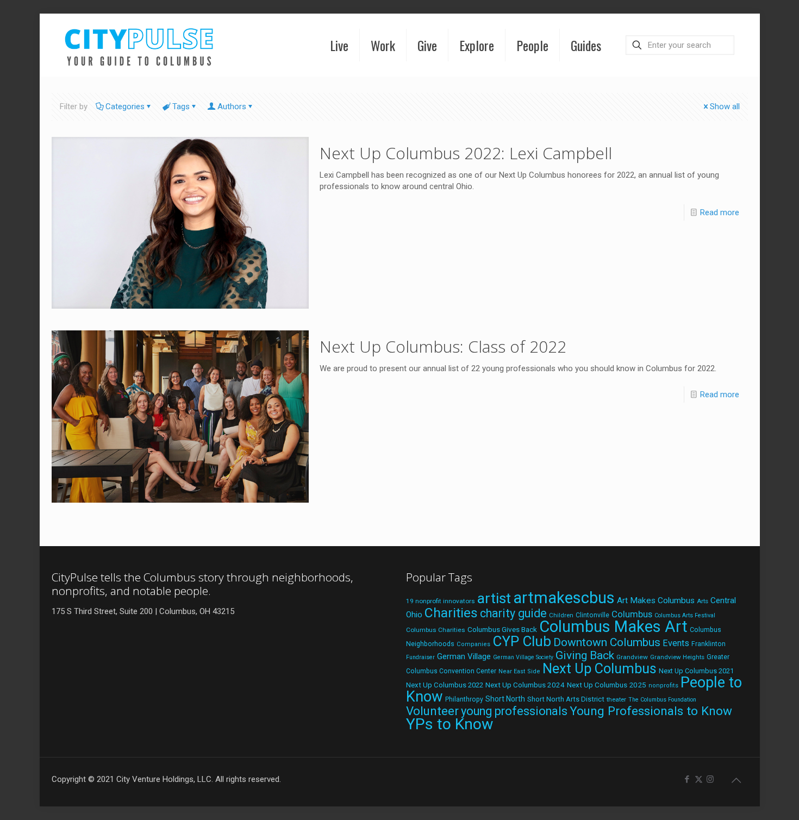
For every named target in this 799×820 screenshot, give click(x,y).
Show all (725, 106)
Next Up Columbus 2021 (696, 671)
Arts (702, 601)
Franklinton (708, 644)
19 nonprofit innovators (440, 601)
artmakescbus (564, 598)
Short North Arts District (565, 699)
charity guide (513, 613)
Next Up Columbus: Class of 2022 (443, 346)
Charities (451, 613)
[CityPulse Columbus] (139, 45)
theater (616, 699)
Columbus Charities (435, 630)
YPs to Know (449, 724)
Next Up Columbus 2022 (444, 685)
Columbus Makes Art (613, 626)
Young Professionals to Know (651, 711)
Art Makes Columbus (656, 600)
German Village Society (523, 657)
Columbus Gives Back (502, 629)
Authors (231, 106)
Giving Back (584, 655)
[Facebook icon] (687, 779)
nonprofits (663, 685)
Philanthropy (464, 699)
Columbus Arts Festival (684, 615)
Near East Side (519, 671)
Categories (125, 106)
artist (494, 598)
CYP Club (521, 641)
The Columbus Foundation (662, 699)
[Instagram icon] (710, 779)
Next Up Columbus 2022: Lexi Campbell (466, 153)
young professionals (514, 711)
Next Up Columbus (599, 669)
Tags (181, 106)
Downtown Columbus (606, 642)
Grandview (632, 657)
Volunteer (432, 711)
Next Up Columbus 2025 (606, 684)
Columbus (631, 614)
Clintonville (592, 615)
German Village (464, 656)
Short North (505, 698)
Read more (719, 212)
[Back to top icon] (736, 780)
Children (561, 615)
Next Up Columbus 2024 (525, 684)
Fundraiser (420, 657)
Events (676, 643)
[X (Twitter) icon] (699, 779)
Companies (473, 644)
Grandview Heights (677, 657)
